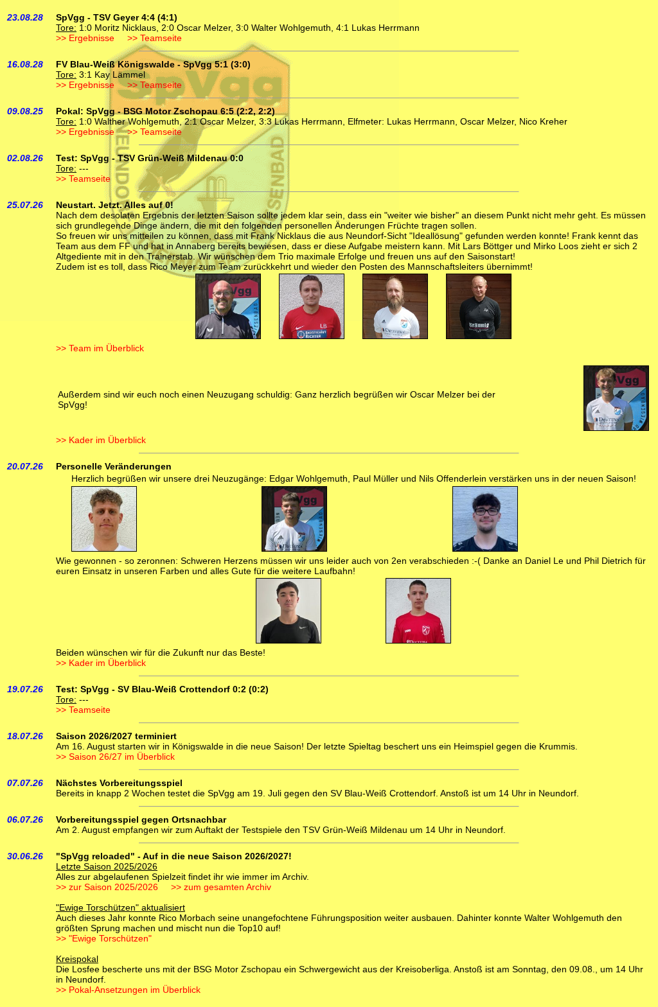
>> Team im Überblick (100, 348)
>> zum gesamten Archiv (221, 887)
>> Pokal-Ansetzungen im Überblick (128, 990)
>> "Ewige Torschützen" (104, 938)
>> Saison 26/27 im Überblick (115, 756)
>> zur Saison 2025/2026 (107, 887)
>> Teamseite (154, 38)
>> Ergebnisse (85, 38)
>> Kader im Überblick (101, 440)
